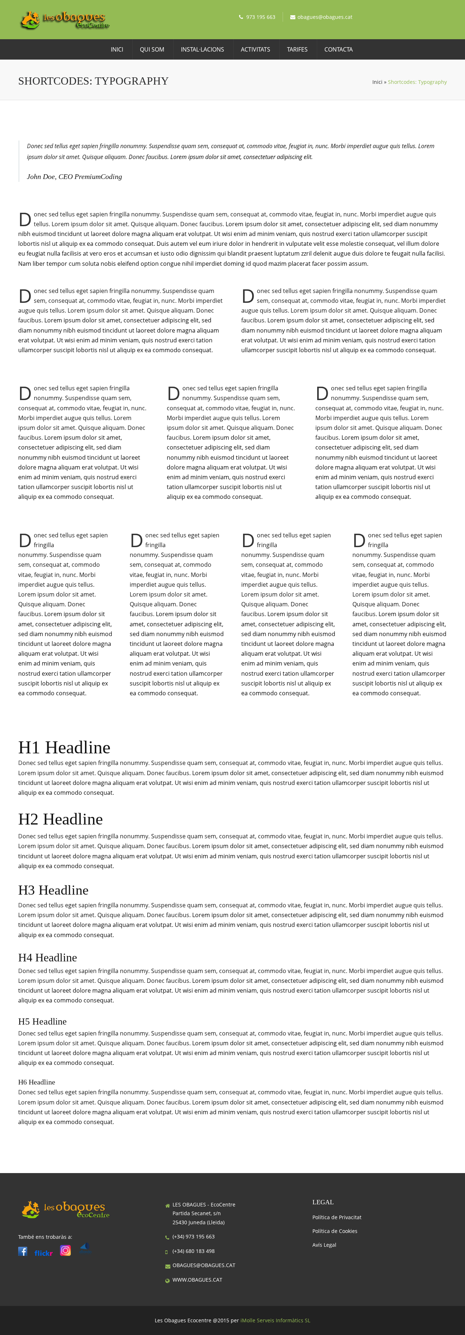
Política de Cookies (334, 1231)
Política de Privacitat (336, 1217)
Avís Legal (324, 1244)
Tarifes (297, 49)
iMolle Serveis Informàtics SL (275, 1320)
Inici (117, 49)
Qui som (152, 49)
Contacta (338, 49)
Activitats (255, 49)
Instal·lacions (202, 49)
